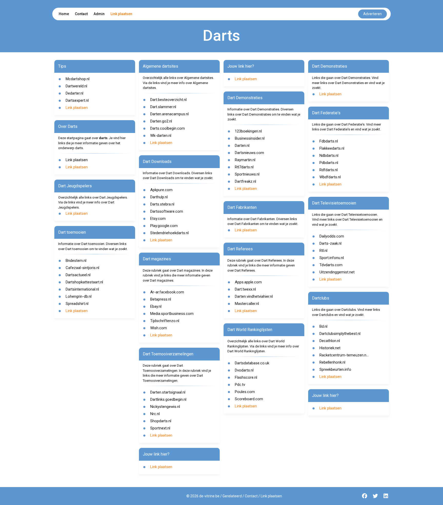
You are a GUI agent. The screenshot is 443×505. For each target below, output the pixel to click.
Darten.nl (242, 145)
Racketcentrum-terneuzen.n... (344, 355)
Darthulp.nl (159, 197)
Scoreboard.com (249, 399)
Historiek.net (329, 348)
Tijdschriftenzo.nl (164, 320)
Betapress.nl (160, 299)
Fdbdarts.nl (328, 141)
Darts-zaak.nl (330, 243)
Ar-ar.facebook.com (167, 292)
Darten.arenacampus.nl (169, 114)
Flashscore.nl (246, 377)
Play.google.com (164, 225)
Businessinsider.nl (250, 138)
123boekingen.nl (248, 131)
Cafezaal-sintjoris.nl (82, 267)
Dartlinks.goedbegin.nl (168, 399)
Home (64, 14)
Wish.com (158, 328)
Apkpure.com (161, 190)
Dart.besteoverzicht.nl (168, 99)
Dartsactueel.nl (78, 275)
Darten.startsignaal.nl (167, 392)
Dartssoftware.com (166, 211)
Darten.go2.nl (161, 121)
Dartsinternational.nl (82, 289)
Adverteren (372, 14)
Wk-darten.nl (160, 135)
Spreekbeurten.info (335, 369)
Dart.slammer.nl (163, 107)
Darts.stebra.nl (162, 204)
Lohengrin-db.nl (79, 296)
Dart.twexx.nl (245, 289)
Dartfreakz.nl (245, 181)
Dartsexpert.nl (77, 100)
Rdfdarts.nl (328, 170)
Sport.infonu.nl (331, 257)
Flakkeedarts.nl (331, 148)
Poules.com (245, 391)
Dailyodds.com (331, 236)
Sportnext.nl (160, 428)
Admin (99, 14)
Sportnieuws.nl (247, 174)
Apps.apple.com (248, 282)
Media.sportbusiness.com (172, 313)
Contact (81, 14)
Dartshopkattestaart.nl (84, 282)
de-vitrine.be (209, 496)
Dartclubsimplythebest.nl (339, 333)
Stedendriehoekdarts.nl (169, 233)
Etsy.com (158, 218)
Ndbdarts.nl (328, 155)
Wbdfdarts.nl (330, 177)
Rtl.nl (323, 250)
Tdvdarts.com (331, 265)
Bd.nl (323, 326)
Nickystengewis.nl (165, 406)
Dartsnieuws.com (249, 152)
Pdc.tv (240, 384)
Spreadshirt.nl (77, 303)
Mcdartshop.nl (77, 79)
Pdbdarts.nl (328, 162)
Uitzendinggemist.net (337, 272)
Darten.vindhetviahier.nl (254, 296)
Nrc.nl (155, 413)
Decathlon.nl (329, 340)
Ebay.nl (156, 306)
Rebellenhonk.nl (332, 362)
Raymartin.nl (245, 160)
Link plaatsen (121, 14)
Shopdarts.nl (160, 421)
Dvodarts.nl (244, 370)
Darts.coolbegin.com (167, 128)
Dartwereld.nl (76, 86)
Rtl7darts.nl (244, 167)
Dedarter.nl (74, 93)
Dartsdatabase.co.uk (252, 363)
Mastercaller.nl (247, 303)
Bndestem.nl (76, 260)
